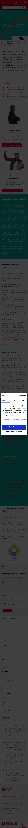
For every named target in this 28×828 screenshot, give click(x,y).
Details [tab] (14, 400)
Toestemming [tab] (5, 400)
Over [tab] (23, 400)
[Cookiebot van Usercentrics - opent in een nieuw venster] (19, 396)
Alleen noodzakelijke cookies (14, 431)
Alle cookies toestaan (14, 426)
